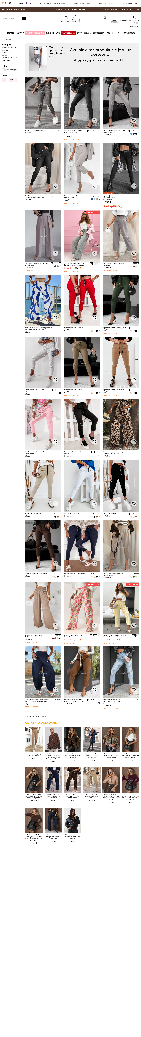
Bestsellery (98, 33)
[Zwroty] (7, 3)
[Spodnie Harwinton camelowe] (121, 362)
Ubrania (20, 33)
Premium (110, 33)
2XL (59, 390)
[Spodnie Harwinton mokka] (82, 362)
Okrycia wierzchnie (35, 33)
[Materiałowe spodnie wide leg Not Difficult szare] (43, 236)
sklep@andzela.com (132, 3)
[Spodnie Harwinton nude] (43, 486)
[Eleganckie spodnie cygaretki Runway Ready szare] (82, 168)
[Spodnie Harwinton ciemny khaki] (121, 300)
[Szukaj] (24, 18)
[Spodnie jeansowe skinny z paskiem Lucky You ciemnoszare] (121, 168)
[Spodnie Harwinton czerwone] (82, 300)
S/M (134, 635)
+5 (99, 331)
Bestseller (108, 193)
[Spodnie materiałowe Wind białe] (43, 362)
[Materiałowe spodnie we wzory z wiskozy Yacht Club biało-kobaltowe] (43, 300)
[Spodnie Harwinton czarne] (121, 486)
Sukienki (50, 33)
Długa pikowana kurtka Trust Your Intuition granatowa (92, 755)
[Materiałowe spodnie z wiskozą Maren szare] (121, 236)
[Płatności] (26, 3)
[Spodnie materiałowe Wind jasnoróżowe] (43, 424)
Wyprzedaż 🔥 (68, 33)
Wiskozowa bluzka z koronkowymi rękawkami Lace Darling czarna (33, 796)
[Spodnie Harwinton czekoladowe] (43, 546)
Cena (4, 75)
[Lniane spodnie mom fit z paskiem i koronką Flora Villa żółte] (121, 608)
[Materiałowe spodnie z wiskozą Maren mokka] (121, 546)
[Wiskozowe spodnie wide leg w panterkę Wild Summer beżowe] (121, 424)
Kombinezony (7, 53)
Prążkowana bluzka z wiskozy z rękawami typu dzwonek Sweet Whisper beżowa (111, 797)
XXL (138, 196)
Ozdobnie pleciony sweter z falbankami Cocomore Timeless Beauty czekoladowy (53, 756)
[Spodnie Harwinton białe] (82, 486)
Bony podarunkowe (125, 33)
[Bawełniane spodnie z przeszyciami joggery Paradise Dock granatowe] (43, 672)
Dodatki (87, 33)
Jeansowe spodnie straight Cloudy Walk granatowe (53, 836)
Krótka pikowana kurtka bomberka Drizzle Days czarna (73, 836)
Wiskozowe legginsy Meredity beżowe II (34, 754)
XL (99, 131)
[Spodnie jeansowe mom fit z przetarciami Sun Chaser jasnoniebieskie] (121, 672)
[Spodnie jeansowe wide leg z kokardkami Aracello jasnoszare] (82, 236)
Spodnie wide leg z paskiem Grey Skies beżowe (91, 796)
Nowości (10, 33)
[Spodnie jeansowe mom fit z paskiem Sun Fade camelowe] (82, 672)
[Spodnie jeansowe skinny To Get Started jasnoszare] (121, 103)
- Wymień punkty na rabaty (53, 3)
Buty (79, 33)
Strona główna (6, 39)
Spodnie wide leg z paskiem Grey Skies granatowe (53, 796)
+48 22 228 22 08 (105, 3)
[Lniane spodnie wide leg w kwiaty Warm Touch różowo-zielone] (82, 608)
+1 (138, 134)
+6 (99, 199)
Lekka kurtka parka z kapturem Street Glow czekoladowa (72, 755)
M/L (137, 635)
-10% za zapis (82, 3)
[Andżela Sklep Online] (70, 18)
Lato (58, 33)
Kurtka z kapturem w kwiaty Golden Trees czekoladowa (111, 755)
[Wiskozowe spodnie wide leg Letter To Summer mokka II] (43, 608)
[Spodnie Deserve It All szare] (43, 103)
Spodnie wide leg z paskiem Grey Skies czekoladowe (72, 796)
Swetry (5, 55)
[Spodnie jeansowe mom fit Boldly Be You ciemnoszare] (43, 168)
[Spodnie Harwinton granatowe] (82, 546)
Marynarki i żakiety (9, 58)
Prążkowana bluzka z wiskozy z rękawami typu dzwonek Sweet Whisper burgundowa (130, 797)
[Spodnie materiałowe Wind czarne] (82, 424)
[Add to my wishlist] (55, 120)
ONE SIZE (58, 131)
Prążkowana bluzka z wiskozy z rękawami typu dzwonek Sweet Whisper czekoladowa (33, 837)
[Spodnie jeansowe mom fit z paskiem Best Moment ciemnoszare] (82, 103)
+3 (60, 638)
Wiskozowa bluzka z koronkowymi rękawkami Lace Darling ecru (130, 755)
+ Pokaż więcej (6, 60)
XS (88, 131)
